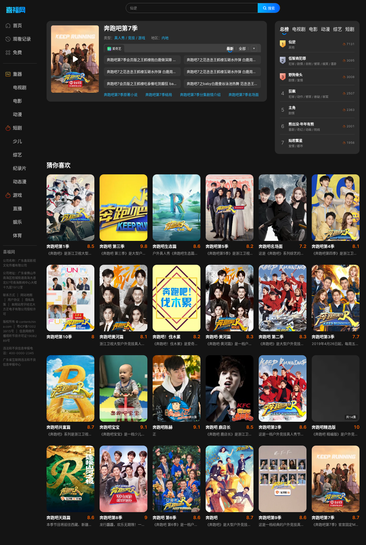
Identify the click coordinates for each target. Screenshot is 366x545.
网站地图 (26, 295)
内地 (165, 38)
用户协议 (14, 300)
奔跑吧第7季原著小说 (120, 94)
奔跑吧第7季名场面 (244, 94)
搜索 (271, 8)
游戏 (141, 38)
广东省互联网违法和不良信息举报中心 (19, 362)
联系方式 (9, 295)
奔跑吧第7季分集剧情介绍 (200, 94)
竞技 (131, 38)
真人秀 (119, 38)
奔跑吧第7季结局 (158, 94)
